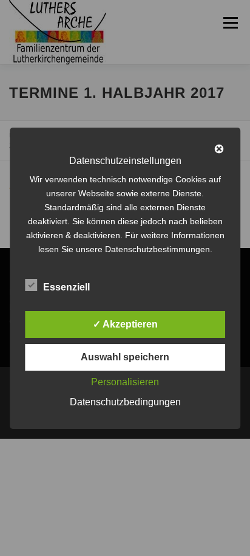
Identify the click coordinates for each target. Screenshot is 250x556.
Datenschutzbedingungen (125, 402)
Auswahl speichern (125, 357)
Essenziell (66, 287)
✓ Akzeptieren (125, 324)
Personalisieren (125, 382)
